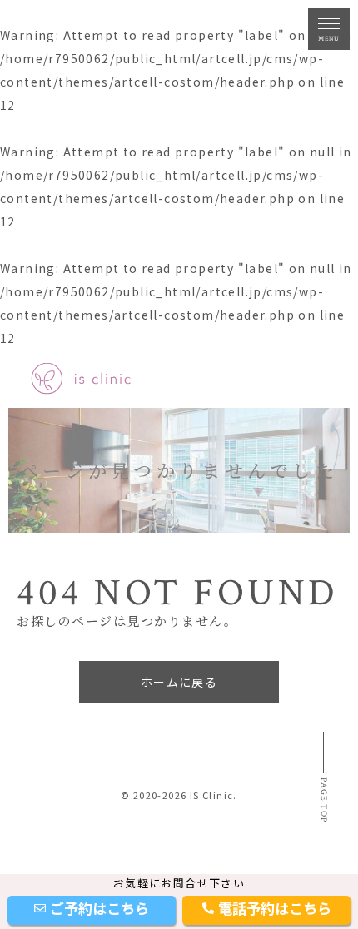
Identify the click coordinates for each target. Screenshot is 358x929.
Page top (323, 799)
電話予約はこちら (274, 907)
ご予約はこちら (99, 907)
